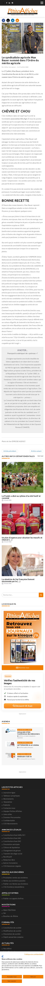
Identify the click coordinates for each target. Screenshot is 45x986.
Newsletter (8, 802)
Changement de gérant (12, 850)
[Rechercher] (41, 595)
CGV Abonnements (10, 824)
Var (4, 913)
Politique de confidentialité (33, 954)
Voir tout (40, 456)
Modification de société (12, 931)
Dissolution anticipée (11, 844)
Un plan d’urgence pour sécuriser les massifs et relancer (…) (22, 539)
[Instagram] (12, 3)
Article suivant (36, 451)
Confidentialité (9, 820)
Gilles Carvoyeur (10, 67)
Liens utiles (7, 814)
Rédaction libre (9, 860)
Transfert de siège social (12, 854)
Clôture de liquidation (11, 847)
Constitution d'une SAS (12, 838)
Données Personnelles (12, 817)
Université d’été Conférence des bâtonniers (28, 733)
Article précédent (9, 451)
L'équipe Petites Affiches (12, 811)
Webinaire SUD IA (24, 756)
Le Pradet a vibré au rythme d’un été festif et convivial (21, 497)
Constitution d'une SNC (12, 841)
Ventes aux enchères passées (14, 881)
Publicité (6, 805)
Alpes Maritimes (9, 910)
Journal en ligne (9, 793)
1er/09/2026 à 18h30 (25, 742)
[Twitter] (3, 3)
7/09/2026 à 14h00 (24, 754)
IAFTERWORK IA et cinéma (28, 745)
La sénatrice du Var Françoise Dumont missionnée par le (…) (18, 580)
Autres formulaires (10, 863)
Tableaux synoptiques (11, 796)
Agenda (6, 721)
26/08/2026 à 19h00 (25, 729)
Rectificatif (7, 857)
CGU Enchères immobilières (13, 887)
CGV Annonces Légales (12, 866)
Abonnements (8, 799)
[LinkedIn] (9, 3)
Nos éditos (7, 948)
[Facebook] (7, 3)
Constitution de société (12, 928)
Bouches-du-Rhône (10, 916)
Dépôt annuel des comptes (13, 937)
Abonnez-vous (23, 668)
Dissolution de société (11, 934)
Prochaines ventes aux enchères (15, 878)
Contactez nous (9, 808)
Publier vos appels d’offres (13, 898)
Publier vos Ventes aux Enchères (15, 884)
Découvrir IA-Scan (23, 706)
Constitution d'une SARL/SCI (14, 835)
